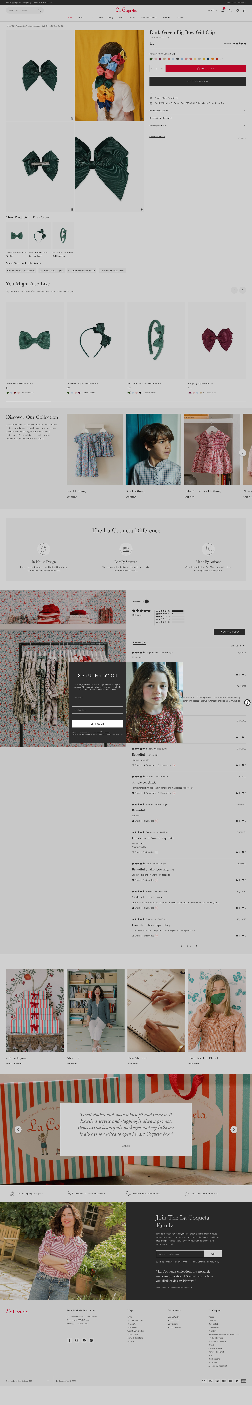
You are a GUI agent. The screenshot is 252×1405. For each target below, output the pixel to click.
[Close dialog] (179, 665)
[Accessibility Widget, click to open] (247, 702)
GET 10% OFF (97, 723)
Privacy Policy (93, 734)
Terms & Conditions (101, 732)
